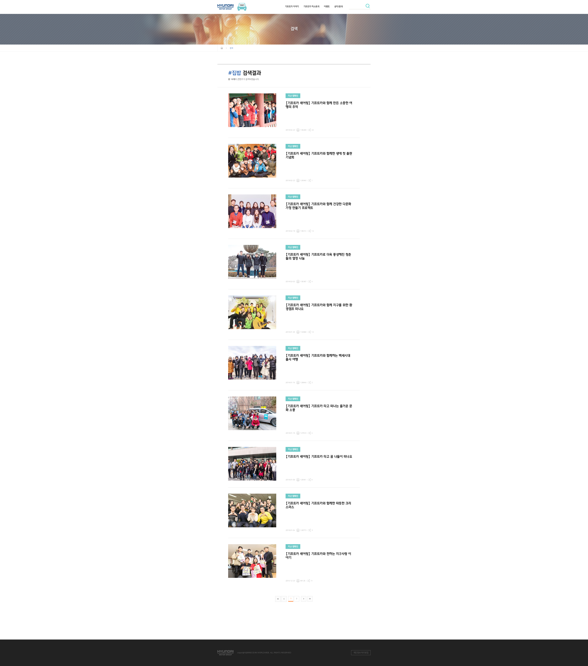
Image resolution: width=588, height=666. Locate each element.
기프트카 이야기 (292, 6)
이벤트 (327, 6)
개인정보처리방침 (361, 652)
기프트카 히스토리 (311, 6)
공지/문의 (338, 6)
